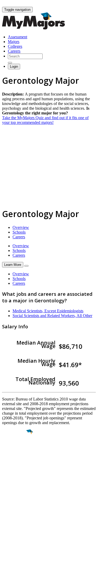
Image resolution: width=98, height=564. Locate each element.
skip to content (85, 4)
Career (15, 472)
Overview (21, 227)
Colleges (15, 46)
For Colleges (12, 512)
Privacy (21, 557)
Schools (19, 232)
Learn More (12, 265)
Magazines (11, 517)
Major (14, 450)
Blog (6, 526)
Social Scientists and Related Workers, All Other (52, 315)
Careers (14, 51)
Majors (13, 41)
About (8, 492)
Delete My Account (18, 521)
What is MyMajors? (18, 502)
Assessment (17, 37)
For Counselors (14, 507)
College (16, 461)
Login (14, 66)
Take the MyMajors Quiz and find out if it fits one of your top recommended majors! (45, 120)
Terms (7, 557)
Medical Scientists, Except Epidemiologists (48, 311)
